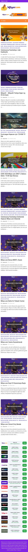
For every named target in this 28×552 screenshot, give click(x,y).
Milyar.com (18, 44)
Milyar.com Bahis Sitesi (9, 46)
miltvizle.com (16, 170)
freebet (11, 209)
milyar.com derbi (5, 209)
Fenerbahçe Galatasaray (6, 42)
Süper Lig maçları (9, 91)
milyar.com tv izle (12, 132)
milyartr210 (5, 54)
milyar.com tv (21, 89)
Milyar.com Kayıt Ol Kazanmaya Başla (13, 383)
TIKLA (24, 443)
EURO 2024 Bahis (9, 170)
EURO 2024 (3, 170)
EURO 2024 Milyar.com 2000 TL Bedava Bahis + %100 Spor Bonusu (13, 175)
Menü (4, 20)
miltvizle (18, 130)
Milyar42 (3, 91)
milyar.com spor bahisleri (21, 214)
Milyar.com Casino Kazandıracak (11, 342)
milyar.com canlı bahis (15, 48)
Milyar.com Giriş (13, 89)
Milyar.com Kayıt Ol (22, 171)
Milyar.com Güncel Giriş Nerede (11, 424)
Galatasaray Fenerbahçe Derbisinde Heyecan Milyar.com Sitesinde (12, 218)
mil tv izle (3, 130)
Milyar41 (3, 87)
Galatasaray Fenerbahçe (18, 42)
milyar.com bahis (5, 89)
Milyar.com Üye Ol (21, 256)
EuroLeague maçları (10, 130)
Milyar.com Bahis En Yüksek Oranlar (12, 301)
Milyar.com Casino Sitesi (6, 254)
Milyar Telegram (17, 550)
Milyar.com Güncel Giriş (9, 338)
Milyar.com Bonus (5, 48)
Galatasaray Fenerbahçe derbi (8, 44)
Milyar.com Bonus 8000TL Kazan (11, 260)
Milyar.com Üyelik (5, 257)
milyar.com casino (5, 334)
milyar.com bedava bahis (20, 46)
